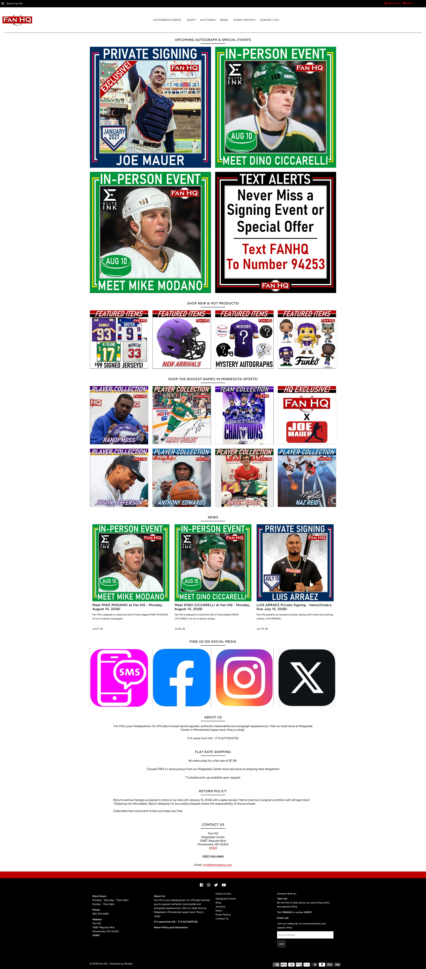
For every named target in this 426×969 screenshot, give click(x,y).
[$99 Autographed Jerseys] (119, 339)
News (224, 19)
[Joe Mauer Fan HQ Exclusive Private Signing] (150, 107)
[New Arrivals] (181, 339)
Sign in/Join (394, 3)
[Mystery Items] (244, 339)
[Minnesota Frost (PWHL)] (244, 415)
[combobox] (54, 3)
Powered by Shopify (121, 963)
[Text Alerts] (275, 232)
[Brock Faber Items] (244, 478)
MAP (213, 848)
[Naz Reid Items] (307, 478)
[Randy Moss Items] (119, 415)
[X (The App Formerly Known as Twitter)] (307, 678)
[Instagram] (244, 678)
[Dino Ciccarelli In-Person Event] (275, 107)
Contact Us (269, 19)
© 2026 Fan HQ (98, 963)
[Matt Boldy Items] (181, 415)
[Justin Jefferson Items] (119, 478)
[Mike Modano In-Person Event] (150, 232)
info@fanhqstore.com (217, 865)
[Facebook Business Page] (181, 678)
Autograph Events (167, 19)
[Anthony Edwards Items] (181, 478)
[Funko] (307, 339)
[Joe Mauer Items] (307, 415)
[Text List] (119, 678)
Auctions (207, 19)
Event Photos (244, 19)
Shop (191, 19)
